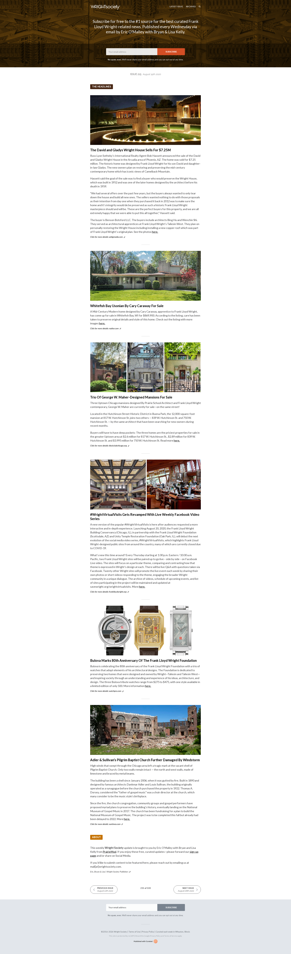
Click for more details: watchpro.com (105, 691)
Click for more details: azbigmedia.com (106, 237)
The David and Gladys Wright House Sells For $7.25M (130, 150)
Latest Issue (176, 6)
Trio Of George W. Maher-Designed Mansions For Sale (131, 397)
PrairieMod (109, 851)
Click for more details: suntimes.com (105, 824)
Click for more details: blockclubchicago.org (108, 445)
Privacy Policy (148, 932)
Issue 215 (145, 74)
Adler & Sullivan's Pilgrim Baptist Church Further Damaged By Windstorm (145, 760)
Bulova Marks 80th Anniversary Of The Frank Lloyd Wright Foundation (143, 660)
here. (155, 231)
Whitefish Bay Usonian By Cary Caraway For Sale (127, 306)
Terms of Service (170, 936)
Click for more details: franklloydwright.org (108, 591)
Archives (191, 6)
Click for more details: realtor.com (104, 328)
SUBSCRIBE (171, 51)
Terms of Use (134, 932)
